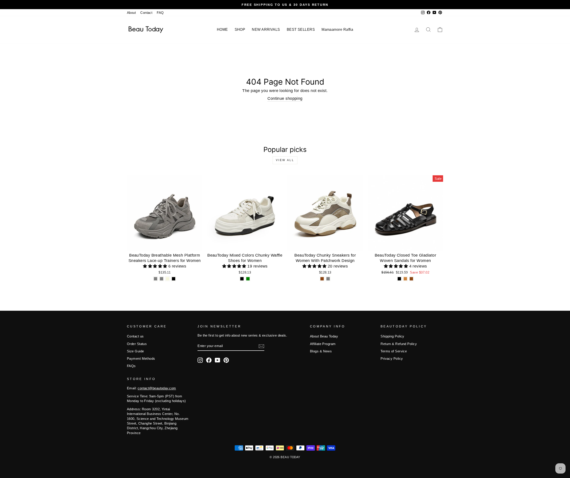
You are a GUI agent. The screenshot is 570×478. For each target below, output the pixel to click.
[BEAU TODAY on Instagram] (200, 360)
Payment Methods (141, 358)
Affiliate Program (323, 344)
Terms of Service (394, 351)
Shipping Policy (392, 336)
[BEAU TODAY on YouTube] (217, 360)
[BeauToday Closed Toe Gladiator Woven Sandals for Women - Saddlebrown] (411, 279)
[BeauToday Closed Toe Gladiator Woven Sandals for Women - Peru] (405, 279)
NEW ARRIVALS (266, 29)
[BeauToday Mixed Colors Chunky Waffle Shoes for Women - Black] (242, 279)
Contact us (135, 336)
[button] (155, 266)
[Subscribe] (261, 346)
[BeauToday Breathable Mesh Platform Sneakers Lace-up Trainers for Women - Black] (173, 279)
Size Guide (135, 351)
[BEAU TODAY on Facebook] (209, 360)
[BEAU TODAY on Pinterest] (226, 360)
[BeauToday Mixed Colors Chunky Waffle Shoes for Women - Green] (248, 279)
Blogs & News (321, 351)
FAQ (160, 12)
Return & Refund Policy (399, 344)
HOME (222, 29)
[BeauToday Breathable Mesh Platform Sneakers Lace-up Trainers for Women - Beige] (167, 279)
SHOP (240, 29)
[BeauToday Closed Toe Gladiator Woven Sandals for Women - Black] (399, 279)
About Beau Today (324, 336)
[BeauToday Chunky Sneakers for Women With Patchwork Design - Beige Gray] (328, 279)
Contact (146, 12)
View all (285, 160)
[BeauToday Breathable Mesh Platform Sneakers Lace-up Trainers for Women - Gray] (155, 279)
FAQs (131, 366)
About (131, 12)
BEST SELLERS (301, 29)
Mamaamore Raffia (337, 29)
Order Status (137, 344)
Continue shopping (285, 98)
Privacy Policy (392, 358)
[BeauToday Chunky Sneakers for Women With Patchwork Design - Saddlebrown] (322, 279)
